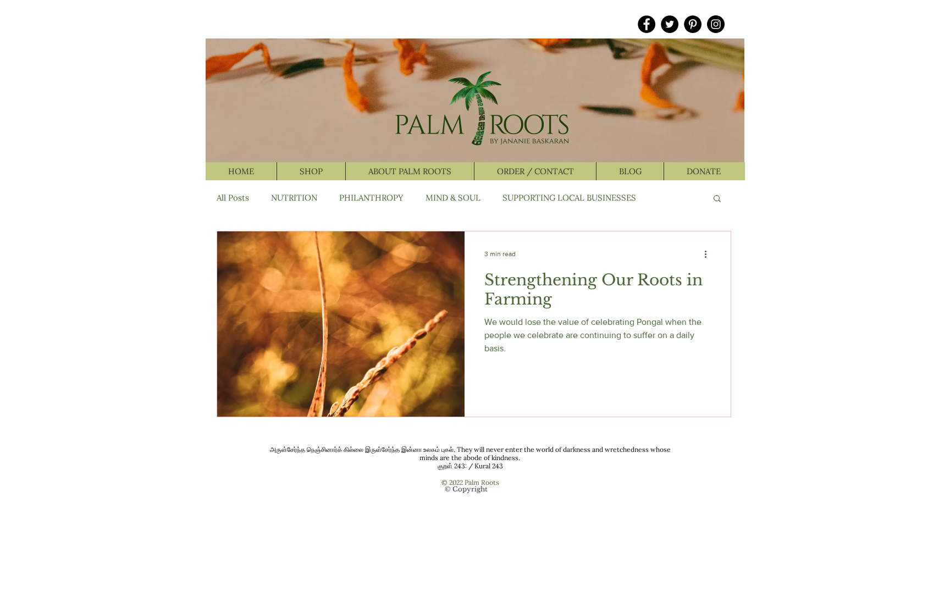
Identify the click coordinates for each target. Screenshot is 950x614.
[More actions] (709, 254)
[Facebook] (646, 24)
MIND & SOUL (453, 198)
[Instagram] (716, 24)
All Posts (233, 198)
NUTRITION (294, 198)
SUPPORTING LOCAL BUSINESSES (569, 198)
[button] (717, 199)
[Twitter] (669, 24)
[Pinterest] (693, 24)
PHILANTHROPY (371, 198)
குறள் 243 (451, 466)
